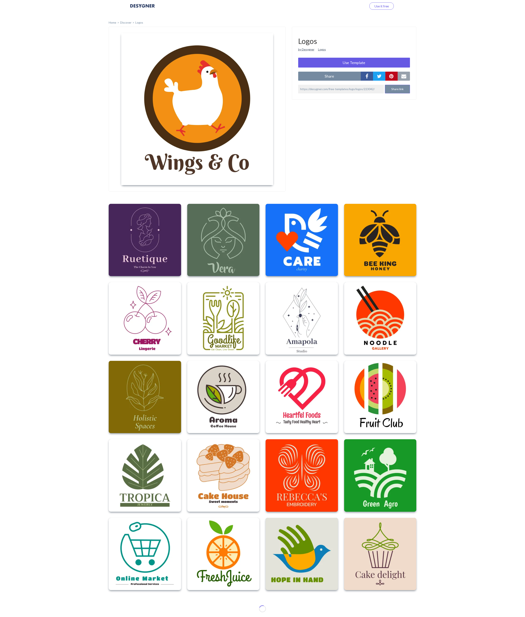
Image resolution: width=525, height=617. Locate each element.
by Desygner (306, 49)
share (329, 76)
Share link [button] (397, 89)
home (112, 22)
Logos (139, 22)
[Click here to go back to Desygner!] (142, 8)
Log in (357, 6)
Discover (125, 22)
